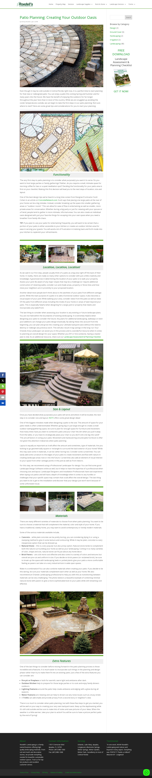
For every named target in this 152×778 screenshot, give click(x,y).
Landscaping (115, 43)
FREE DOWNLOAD (121, 52)
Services (71, 4)
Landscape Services (117, 4)
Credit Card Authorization (73, 772)
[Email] (3, 397)
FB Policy (45, 772)
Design (113, 28)
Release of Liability (56, 772)
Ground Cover (116, 32)
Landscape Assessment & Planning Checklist (82, 337)
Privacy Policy (35, 772)
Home (51, 4)
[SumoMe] (3, 403)
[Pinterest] (3, 392)
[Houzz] (3, 386)
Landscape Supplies (83, 4)
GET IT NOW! (121, 91)
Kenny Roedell (26, 21)
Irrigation (114, 40)
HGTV (51, 418)
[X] (3, 380)
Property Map (61, 4)
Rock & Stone (100, 4)
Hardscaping (115, 36)
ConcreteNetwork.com (48, 200)
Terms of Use (24, 772)
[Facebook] (3, 375)
